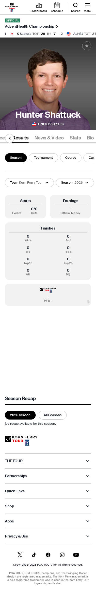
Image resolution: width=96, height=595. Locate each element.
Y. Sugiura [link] (24, 34)
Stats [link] (75, 138)
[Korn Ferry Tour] (21, 441)
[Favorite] (86, 45)
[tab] (20, 139)
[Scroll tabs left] (9, 138)
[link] (12, 7)
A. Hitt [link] (78, 34)
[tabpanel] (48, 288)
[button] (29, 182)
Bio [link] (90, 138)
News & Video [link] (49, 138)
